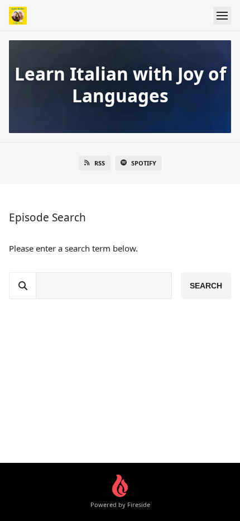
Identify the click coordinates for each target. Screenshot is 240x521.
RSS (99, 163)
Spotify (143, 163)
